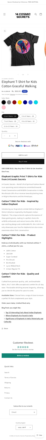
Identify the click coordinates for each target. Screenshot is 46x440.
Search (6, 372)
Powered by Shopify (30, 436)
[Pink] (4, 107)
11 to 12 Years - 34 (11, 126)
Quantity (4, 131)
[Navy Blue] (25, 102)
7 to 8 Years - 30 (10, 121)
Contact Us (8, 398)
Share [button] (6, 328)
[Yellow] (20, 102)
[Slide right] (27, 74)
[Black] (4, 102)
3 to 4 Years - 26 (10, 116)
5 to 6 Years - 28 (28, 116)
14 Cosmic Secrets (19, 436)
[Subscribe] (34, 412)
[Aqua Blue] (36, 102)
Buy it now (23, 161)
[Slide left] (18, 74)
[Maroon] (14, 102)
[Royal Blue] (30, 102)
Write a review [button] (23, 355)
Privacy (6, 393)
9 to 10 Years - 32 (28, 121)
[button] (4, 14)
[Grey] (9, 102)
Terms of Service (10, 378)
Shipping (12, 94)
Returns (7, 388)
